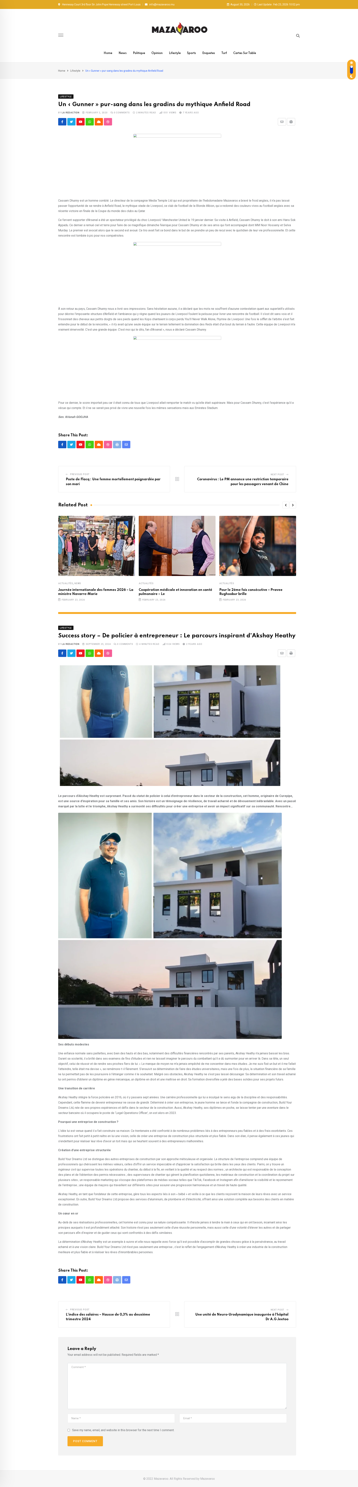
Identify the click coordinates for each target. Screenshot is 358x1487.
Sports (191, 53)
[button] (285, 505)
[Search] (298, 36)
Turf (224, 53)
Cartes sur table (244, 53)
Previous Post (80, 474)
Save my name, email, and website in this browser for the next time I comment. (123, 1430)
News (123, 53)
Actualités (65, 583)
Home (108, 53)
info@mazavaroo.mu (162, 4)
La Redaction (70, 112)
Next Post (277, 474)
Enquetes (208, 53)
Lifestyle (175, 53)
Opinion (157, 53)
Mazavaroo (207, 1478)
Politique (139, 53)
